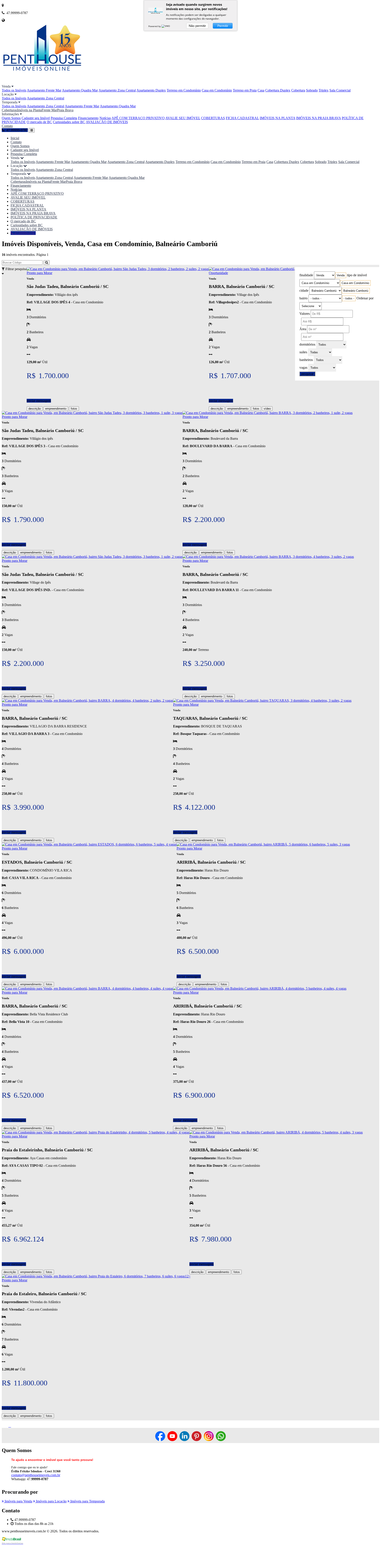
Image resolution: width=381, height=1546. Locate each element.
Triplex (324, 90)
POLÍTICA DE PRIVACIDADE (34, 217)
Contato (7, 126)
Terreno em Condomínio (184, 90)
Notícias (105, 118)
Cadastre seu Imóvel (36, 118)
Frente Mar (49, 110)
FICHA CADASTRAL (242, 118)
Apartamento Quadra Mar (80, 90)
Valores (304, 313)
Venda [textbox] (341, 275)
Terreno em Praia (245, 90)
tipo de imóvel (357, 275)
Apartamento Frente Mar (44, 90)
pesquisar (307, 374)
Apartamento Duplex (151, 90)
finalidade (306, 275)
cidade (303, 290)
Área (302, 329)
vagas (303, 367)
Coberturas (9, 110)
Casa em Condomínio (217, 90)
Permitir (222, 25)
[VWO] (166, 26)
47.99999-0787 (24, 233)
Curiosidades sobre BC (69, 122)
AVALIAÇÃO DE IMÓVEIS (107, 122)
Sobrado (312, 90)
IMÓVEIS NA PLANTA (277, 118)
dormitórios (307, 344)
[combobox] (340, 275)
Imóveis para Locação (51, 1501)
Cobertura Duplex (277, 90)
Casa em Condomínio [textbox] (355, 283)
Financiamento (88, 118)
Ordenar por (365, 298)
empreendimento (55, 408)
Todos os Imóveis (14, 90)
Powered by (154, 26)
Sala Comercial (340, 90)
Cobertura (298, 90)
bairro (303, 298)
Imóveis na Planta (29, 110)
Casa (261, 90)
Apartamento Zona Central (117, 90)
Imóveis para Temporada (87, 1501)
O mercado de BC (39, 122)
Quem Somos (11, 118)
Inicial (15, 138)
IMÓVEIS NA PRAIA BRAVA (318, 118)
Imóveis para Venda (18, 1501)
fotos (74, 408)
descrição (34, 408)
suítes (303, 352)
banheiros (306, 360)
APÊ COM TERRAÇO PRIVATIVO (138, 118)
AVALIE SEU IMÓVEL (182, 118)
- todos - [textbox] (349, 298)
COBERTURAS (213, 118)
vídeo (267, 408)
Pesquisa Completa (64, 118)
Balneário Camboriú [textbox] (355, 290)
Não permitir (197, 25)
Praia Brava (65, 110)
